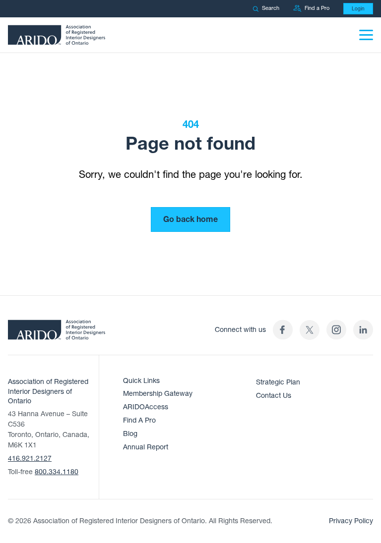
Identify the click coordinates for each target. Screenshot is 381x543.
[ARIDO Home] (56, 333)
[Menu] (366, 35)
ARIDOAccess (145, 407)
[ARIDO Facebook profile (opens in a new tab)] (283, 330)
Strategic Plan (278, 382)
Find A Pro (139, 420)
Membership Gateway (157, 393)
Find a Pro (317, 8)
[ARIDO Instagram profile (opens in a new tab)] (336, 330)
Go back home (190, 219)
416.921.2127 (30, 458)
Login (358, 8)
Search (270, 8)
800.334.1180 (56, 472)
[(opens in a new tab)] (309, 330)
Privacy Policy (351, 521)
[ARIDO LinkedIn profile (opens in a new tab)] (363, 330)
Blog (130, 434)
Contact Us (273, 395)
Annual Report (145, 447)
